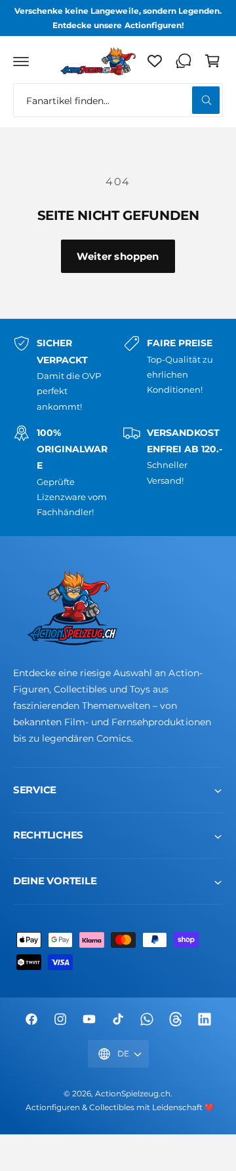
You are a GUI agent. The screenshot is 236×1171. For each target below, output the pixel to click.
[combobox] (118, 100)
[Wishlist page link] (155, 61)
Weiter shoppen (118, 256)
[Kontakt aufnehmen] (183, 60)
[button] (21, 60)
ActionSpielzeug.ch (132, 1093)
